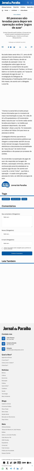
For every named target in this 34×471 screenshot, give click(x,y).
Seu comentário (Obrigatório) (11, 214)
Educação (4, 380)
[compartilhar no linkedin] (17, 469)
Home (6, 10)
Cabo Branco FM (6, 437)
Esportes (16, 7)
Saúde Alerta (5, 414)
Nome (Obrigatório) (8, 230)
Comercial (4, 445)
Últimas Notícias (6, 7)
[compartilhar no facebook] (14, 469)
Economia (4, 378)
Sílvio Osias (5, 411)
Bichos (3, 372)
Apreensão (6, 199)
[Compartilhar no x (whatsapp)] (7, 469)
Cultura (4, 375)
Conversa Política (6, 406)
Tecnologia (5, 393)
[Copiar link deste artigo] (22, 469)
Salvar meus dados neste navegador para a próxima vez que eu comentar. (17, 248)
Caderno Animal (6, 403)
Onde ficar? (5, 365)
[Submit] (28, 3)
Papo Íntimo (5, 419)
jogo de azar (16, 199)
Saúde (3, 391)
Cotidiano (4, 388)
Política (23, 7)
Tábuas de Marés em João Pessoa (11, 429)
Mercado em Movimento (8, 417)
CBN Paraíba (5, 440)
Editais (3, 432)
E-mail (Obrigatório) (8, 239)
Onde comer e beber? (8, 362)
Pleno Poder (5, 409)
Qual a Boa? (5, 386)
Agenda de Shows (7, 357)
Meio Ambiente (6, 396)
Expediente (5, 442)
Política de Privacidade (8, 450)
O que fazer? (5, 360)
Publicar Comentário (17, 253)
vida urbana (23, 10)
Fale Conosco (5, 448)
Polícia (24, 199)
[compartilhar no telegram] (11, 469)
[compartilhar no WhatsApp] (3, 469)
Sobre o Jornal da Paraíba (9, 435)
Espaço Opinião (6, 453)
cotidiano (14, 10)
